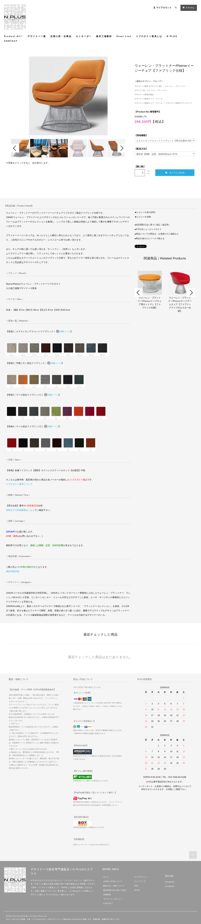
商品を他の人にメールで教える (150, 238)
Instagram (169, 886)
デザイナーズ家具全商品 (144, 94)
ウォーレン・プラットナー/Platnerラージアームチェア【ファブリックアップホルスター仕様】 (180, 304)
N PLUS (172, 36)
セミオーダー (84, 36)
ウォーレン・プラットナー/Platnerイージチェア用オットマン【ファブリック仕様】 (149, 302)
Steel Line (123, 36)
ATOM (137, 890)
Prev (15, 148)
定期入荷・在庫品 (60, 36)
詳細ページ (64, 331)
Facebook (169, 882)
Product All (12, 36)
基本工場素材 (104, 36)
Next (121, 148)
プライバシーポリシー (112, 899)
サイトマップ (140, 881)
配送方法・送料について (113, 886)
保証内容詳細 (12, 571)
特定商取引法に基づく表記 (114, 890)
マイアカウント (164, 7)
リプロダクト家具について (19, 484)
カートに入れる (177, 172)
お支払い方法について (112, 881)
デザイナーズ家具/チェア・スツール (149, 99)
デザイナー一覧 (36, 36)
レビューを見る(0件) (146, 212)
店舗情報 (107, 894)
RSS (136, 886)
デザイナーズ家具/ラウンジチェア (179, 103)
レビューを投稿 (144, 217)
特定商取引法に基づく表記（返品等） (153, 225)
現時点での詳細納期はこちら (20, 510)
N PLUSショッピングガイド (149, 229)
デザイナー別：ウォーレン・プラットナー (151, 90)
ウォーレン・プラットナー (175, 86)
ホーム (106, 877)
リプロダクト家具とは (149, 36)
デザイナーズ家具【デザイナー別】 (148, 86)
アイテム (190, 8)
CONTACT (11, 41)
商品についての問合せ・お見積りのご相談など (157, 234)
